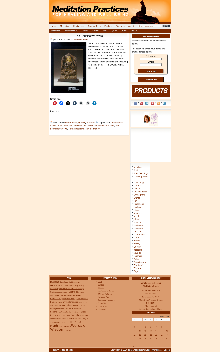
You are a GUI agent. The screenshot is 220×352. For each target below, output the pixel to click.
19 (145, 335)
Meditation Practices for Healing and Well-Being (78, 9)
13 (151, 331)
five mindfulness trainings (75, 289)
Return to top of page (62, 349)
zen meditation (93, 128)
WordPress (157, 349)
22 (161, 335)
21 (156, 335)
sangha (85, 318)
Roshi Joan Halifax (75, 318)
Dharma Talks (94, 26)
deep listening (79, 285)
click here (158, 309)
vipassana (67, 326)
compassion (56, 285)
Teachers (120, 26)
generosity (63, 292)
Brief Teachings (141, 173)
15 (161, 331)
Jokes (136, 219)
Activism (85, 31)
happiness (65, 295)
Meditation (65, 26)
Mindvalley (76, 312)
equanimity (54, 289)
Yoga (136, 271)
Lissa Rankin (58, 302)
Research (95, 31)
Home (53, 26)
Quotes (81, 122)
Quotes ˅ (115, 31)
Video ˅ (105, 31)
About (131, 26)
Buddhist (72, 282)
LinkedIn (164, 103)
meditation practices (70, 305)
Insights (137, 216)
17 (134, 335)
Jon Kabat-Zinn (68, 299)
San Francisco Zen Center (81, 125)
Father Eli (62, 289)
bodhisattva (117, 122)
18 (140, 335)
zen (69, 330)
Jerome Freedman (79, 39)
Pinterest (141, 103)
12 (145, 331)
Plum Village (76, 315)
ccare (78, 282)
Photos (137, 240)
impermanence (75, 295)
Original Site (102, 303)
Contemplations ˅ (71, 31)
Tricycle (61, 326)
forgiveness (54, 292)
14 (156, 331)
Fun (135, 200)
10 (134, 331)
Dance (137, 188)
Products (108, 26)
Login (100, 282)
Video (136, 259)
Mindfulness (78, 26)
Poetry (137, 243)
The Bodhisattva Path (104, 125)
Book (136, 170)
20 (151, 335)
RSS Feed (158, 103)
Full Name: (151, 56)
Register (101, 285)
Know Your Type (103, 297)
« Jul (133, 346)
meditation (57, 305)
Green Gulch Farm (59, 125)
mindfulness (63, 309)
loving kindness (70, 301)
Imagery (138, 213)
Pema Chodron (65, 315)
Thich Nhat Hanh (76, 128)
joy (75, 299)
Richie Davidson (62, 318)
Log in (167, 349)
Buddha (54, 281)
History (137, 210)
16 (167, 331)
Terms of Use (102, 306)
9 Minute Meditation (105, 294)
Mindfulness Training (65, 312)
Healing (134, 31)
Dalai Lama (69, 285)
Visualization (140, 262)
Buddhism (64, 282)
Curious (137, 185)
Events (124, 31)
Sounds (137, 252)
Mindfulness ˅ (56, 31)
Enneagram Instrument (106, 300)
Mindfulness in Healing (106, 291)
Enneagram (139, 194)
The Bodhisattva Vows (89, 35)
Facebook (135, 103)
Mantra (137, 222)
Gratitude (73, 291)
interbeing (56, 298)
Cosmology (139, 182)
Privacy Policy (102, 309)
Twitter (146, 103)
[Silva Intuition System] (151, 125)
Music (136, 237)
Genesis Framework (140, 349)
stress (52, 322)
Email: (151, 61)
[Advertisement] (160, 9)
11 (140, 331)
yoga (66, 330)
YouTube (152, 103)
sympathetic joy (60, 322)
